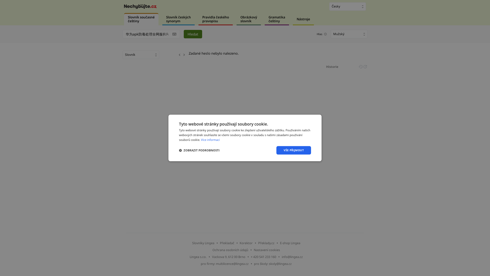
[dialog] (245, 138)
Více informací (210, 140)
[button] (199, 150)
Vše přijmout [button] (294, 150)
